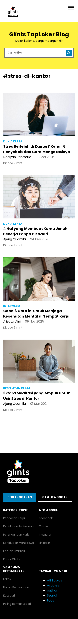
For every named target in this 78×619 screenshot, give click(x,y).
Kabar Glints (11, 559)
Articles (53, 585)
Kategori (9, 596)
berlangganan (20, 497)
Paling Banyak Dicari (17, 604)
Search (52, 595)
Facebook (46, 518)
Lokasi (7, 579)
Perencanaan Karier (17, 535)
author (52, 590)
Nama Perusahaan (16, 587)
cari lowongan (55, 497)
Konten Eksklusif (14, 551)
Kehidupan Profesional (18, 526)
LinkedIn (44, 543)
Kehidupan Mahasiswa (18, 543)
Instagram (46, 535)
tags (50, 600)
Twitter (44, 526)
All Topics (54, 580)
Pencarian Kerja (14, 518)
